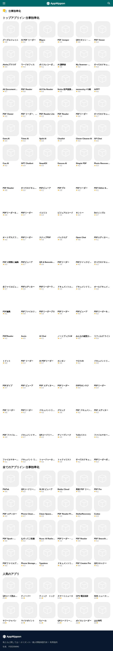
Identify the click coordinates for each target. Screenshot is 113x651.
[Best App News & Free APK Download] (57, 3)
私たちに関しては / (11, 642)
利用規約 (54, 642)
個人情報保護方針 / (40, 642)
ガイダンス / (25, 642)
